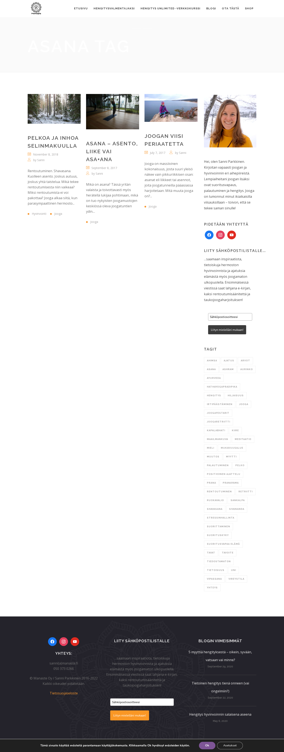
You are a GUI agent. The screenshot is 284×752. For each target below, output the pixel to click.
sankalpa (238, 500)
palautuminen (218, 465)
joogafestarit (218, 413)
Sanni (40, 160)
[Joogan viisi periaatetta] (171, 108)
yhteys (212, 587)
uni (233, 570)
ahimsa (212, 360)
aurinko (246, 369)
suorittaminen (218, 526)
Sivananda (236, 509)
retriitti (245, 491)
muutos (213, 456)
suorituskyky (218, 535)
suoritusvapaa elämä (223, 544)
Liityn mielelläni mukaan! (227, 330)
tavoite (227, 552)
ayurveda (214, 378)
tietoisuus (215, 570)
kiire (235, 430)
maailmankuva (217, 439)
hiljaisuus (236, 395)
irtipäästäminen (219, 404)
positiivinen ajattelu (223, 474)
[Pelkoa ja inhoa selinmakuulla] (54, 109)
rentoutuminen (219, 491)
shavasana (214, 509)
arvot (245, 360)
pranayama (231, 483)
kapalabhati (216, 430)
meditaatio (243, 439)
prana (211, 483)
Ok (207, 745)
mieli (210, 448)
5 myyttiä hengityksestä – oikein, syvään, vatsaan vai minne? (220, 656)
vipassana (214, 579)
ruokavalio (215, 500)
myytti (231, 456)
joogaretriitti (218, 421)
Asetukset (230, 745)
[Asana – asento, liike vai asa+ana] (112, 111)
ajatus (229, 360)
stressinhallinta (220, 517)
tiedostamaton (219, 561)
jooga (243, 404)
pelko (239, 465)
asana (211, 369)
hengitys (214, 395)
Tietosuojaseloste (64, 693)
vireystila (236, 579)
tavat (211, 552)
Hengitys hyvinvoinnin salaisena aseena (220, 714)
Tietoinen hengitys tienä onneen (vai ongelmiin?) (220, 687)
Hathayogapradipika (222, 386)
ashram (228, 369)
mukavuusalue (232, 448)
